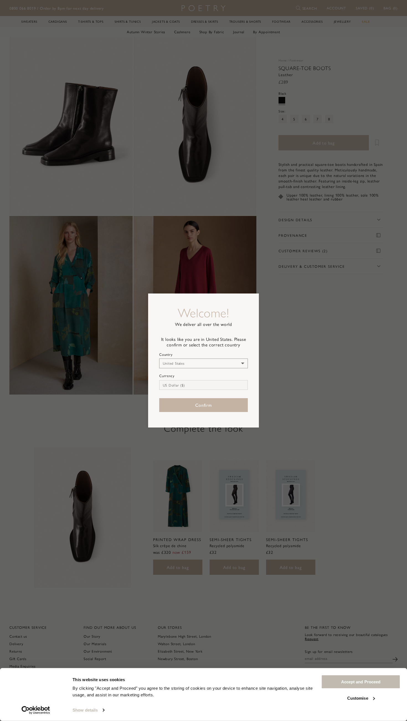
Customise (357, 698)
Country (166, 354)
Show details (85, 710)
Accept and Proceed (361, 681)
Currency (166, 376)
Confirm (203, 405)
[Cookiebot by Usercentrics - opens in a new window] (36, 710)
